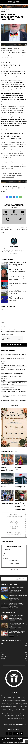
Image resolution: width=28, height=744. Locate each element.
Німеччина (22, 188)
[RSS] (14, 733)
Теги (8, 738)
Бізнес (2, 652)
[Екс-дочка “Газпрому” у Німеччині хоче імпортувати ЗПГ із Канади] (4, 281)
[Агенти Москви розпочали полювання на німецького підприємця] (4, 605)
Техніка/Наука (4, 656)
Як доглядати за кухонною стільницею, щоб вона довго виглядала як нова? (13, 391)
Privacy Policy (22, 739)
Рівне (2, 650)
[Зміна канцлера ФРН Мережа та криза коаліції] (4, 274)
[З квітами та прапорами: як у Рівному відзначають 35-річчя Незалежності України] (4, 589)
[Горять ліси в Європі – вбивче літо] (7, 478)
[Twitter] (17, 733)
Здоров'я (3, 648)
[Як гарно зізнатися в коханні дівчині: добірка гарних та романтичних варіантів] (4, 633)
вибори (10, 186)
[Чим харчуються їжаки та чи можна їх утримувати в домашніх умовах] (4, 625)
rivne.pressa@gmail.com (18, 724)
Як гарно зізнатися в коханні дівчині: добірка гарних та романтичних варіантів (17, 633)
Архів (4, 738)
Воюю (5, 554)
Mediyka (11, 742)
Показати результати (14, 563)
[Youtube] (21, 733)
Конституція (15, 188)
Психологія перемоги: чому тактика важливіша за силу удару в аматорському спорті (13, 369)
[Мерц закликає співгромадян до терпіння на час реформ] (4, 294)
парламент (3, 189)
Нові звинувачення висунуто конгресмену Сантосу (7, 231)
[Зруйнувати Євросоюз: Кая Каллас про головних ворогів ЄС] (4, 301)
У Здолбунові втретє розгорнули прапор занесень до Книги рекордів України (12, 360)
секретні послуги (20, 189)
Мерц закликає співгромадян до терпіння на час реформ (17, 291)
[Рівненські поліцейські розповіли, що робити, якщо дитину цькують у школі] (7, 459)
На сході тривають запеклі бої (22, 230)
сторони (3, 191)
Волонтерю (7, 551)
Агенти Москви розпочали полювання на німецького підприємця (16, 605)
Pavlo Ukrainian (7, 21)
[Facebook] (7, 733)
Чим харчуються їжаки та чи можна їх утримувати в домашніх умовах (18, 625)
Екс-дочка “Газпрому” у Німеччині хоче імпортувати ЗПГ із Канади (18, 278)
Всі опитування (14, 569)
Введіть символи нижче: (7, 334)
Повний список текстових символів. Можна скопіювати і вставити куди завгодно (17, 617)
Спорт (2, 660)
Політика (8, 9)
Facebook (14, 214)
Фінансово (7, 549)
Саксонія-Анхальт (11, 189)
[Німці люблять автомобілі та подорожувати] (21, 459)
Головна (3, 9)
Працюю (6, 556)
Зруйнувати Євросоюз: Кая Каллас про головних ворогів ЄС (17, 298)
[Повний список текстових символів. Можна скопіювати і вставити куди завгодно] (4, 617)
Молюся (6, 558)
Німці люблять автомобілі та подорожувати (19, 467)
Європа (15, 186)
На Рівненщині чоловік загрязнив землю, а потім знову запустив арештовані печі (13, 400)
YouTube (22, 214)
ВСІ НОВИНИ (13, 405)
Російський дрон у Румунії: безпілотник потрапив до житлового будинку (17, 264)
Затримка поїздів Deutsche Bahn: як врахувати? (20, 486)
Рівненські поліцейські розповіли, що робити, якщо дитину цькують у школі (7, 469)
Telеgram (5, 214)
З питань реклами (6, 739)
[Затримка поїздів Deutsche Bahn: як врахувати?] (21, 478)
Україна (3, 658)
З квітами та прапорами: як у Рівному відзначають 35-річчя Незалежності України (17, 589)
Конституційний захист (6, 188)
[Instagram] (10, 733)
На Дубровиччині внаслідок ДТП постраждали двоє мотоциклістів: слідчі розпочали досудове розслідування (12, 375)
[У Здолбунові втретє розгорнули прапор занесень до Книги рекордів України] (4, 597)
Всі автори (21, 738)
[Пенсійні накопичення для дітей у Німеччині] (7, 495)
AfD (6, 186)
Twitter (20, 221)
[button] (26, 2)
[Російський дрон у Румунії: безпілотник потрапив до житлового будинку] (4, 267)
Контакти (15, 739)
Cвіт (2, 643)
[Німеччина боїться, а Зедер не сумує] (4, 287)
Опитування (14, 738)
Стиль (2, 654)
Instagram (7, 221)
